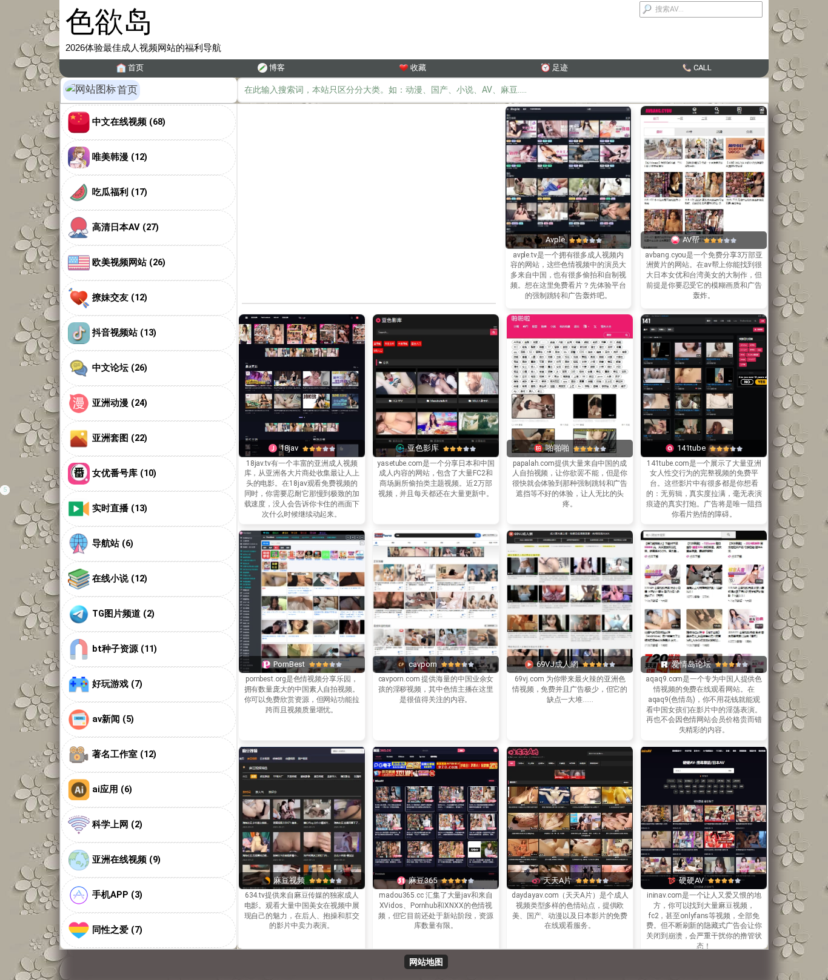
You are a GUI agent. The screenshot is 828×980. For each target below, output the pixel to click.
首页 (136, 67)
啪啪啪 (557, 447)
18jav (289, 447)
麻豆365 (423, 880)
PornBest (289, 664)
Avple (555, 239)
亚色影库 (423, 447)
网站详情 (568, 192)
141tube (691, 447)
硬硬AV (691, 880)
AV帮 (691, 239)
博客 (277, 67)
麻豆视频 (289, 880)
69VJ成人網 (557, 664)
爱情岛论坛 (691, 664)
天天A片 (557, 880)
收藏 (418, 67)
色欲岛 (109, 21)
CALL (702, 67)
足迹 (560, 67)
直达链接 (568, 162)
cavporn (423, 664)
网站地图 (426, 962)
